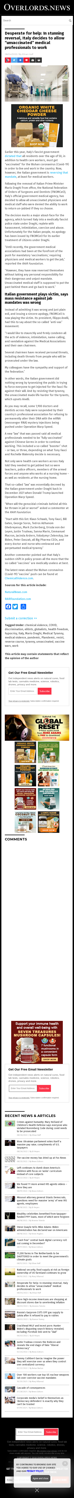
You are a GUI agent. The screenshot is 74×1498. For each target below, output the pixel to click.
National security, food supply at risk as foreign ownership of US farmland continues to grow (43, 1271)
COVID (53, 625)
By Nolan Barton (36, 1368)
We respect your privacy (47, 1451)
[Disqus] (37, 887)
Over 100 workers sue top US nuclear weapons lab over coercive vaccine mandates (43, 1376)
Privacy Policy (35, 1471)
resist (60, 637)
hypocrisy (11, 633)
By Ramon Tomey (37, 1319)
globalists (40, 629)
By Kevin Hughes (36, 1234)
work (15, 645)
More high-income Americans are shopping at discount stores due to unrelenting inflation (42, 1301)
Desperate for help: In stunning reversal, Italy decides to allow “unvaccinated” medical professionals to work (42, 1286)
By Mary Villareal (36, 1276)
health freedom (58, 629)
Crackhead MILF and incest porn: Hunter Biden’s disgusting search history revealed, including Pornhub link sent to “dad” (40, 1328)
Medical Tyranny (53, 633)
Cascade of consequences (31, 1387)
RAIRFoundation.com (18, 599)
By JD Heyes (35, 1151)
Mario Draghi (33, 633)
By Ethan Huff (35, 1135)
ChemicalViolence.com (19, 578)
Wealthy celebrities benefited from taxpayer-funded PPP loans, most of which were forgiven (43, 1215)
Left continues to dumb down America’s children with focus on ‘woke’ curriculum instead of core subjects (39, 1170)
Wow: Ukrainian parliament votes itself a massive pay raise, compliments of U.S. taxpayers (39, 1144)
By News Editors (36, 1161)
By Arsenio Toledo (37, 1220)
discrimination (14, 629)
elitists (29, 629)
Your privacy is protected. (19, 701)
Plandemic (48, 637)
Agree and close (40, 1478)
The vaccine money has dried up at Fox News (41, 1157)
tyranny (30, 641)
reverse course (14, 641)
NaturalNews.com (16, 592)
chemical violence (36, 625)
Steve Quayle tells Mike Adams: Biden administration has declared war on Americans (42, 1229)
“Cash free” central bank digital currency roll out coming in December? (42, 1242)
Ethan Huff (27, 54)
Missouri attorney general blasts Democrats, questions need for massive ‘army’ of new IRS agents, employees (42, 1200)
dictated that (13, 156)
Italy (21, 633)
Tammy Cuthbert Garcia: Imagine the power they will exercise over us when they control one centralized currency (41, 1361)
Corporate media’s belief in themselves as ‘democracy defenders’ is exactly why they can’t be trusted (40, 1401)
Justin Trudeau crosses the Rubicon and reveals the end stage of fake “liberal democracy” (38, 1345)
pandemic (33, 637)
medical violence (15, 637)
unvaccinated (45, 641)
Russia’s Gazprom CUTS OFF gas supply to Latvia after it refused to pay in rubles (40, 1314)
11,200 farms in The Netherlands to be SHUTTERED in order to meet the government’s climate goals (42, 1256)
